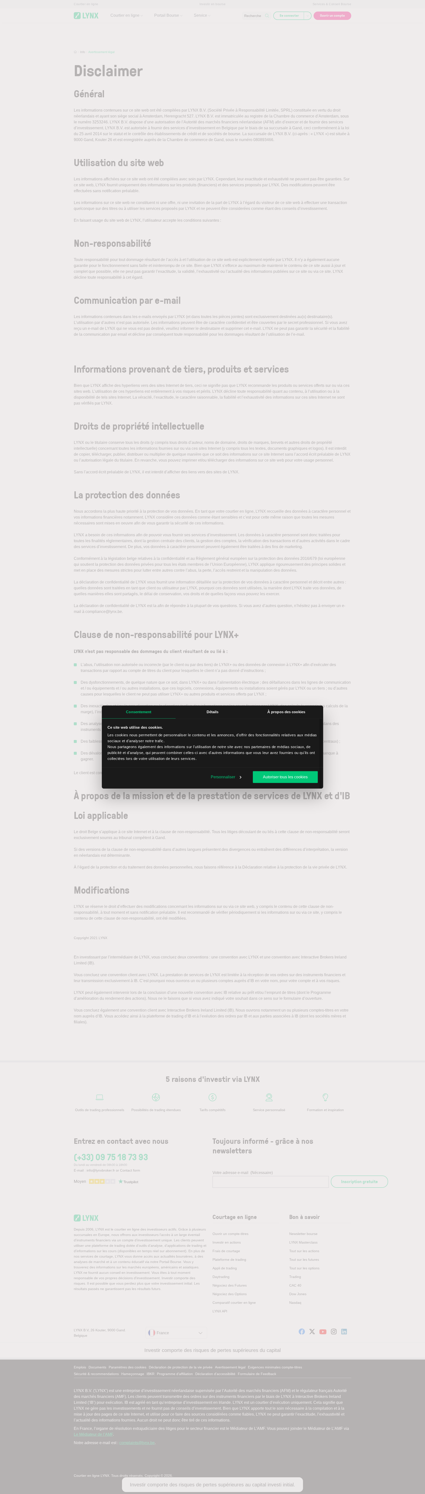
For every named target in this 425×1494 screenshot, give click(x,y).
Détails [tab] (213, 712)
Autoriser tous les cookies (285, 777)
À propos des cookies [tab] (286, 712)
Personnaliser (223, 777)
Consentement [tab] (138, 712)
